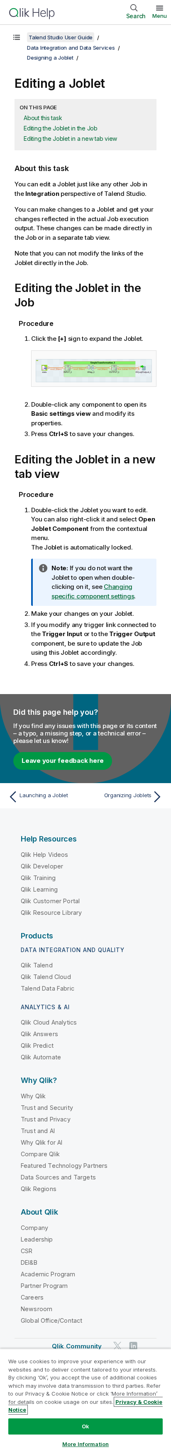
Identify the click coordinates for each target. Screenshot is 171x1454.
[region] (85, 1401)
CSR (26, 1250)
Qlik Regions (38, 1188)
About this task (43, 117)
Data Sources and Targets (58, 1177)
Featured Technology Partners (64, 1165)
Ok (85, 1426)
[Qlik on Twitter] (117, 1345)
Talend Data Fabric (47, 988)
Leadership (37, 1239)
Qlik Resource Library (51, 912)
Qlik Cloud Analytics (49, 1022)
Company (34, 1227)
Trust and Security (47, 1107)
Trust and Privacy (46, 1119)
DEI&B (29, 1262)
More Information (85, 1444)
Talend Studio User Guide (61, 37)
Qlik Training (38, 877)
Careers (32, 1297)
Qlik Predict (37, 1045)
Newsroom (36, 1308)
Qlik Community (77, 1346)
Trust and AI (38, 1130)
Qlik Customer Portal (50, 900)
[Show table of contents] (16, 37)
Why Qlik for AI (41, 1142)
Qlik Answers (39, 1033)
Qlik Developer (42, 866)
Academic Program (48, 1274)
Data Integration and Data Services (71, 47)
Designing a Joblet (50, 57)
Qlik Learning (39, 889)
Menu (159, 15)
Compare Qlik (40, 1153)
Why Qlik (33, 1096)
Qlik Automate (41, 1057)
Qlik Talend (37, 965)
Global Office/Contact (51, 1320)
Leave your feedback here (63, 760)
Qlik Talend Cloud (46, 976)
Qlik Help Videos (44, 854)
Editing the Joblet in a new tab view (70, 138)
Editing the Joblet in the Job (61, 128)
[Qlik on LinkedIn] (133, 1345)
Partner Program (44, 1285)
